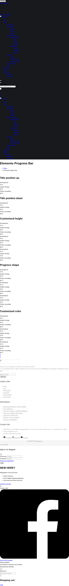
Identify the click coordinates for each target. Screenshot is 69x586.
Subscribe (3, 376)
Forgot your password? (7, 461)
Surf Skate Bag (11, 63)
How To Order (7, 395)
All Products (10, 24)
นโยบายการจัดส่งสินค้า (10, 419)
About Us (9, 74)
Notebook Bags (14, 37)
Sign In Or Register (5, 14)
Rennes (15, 42)
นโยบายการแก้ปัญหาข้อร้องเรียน (13, 413)
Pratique (16, 44)
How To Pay (7, 397)
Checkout (6, 393)
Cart (4, 388)
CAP (8, 65)
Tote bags (10, 55)
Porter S (12, 29)
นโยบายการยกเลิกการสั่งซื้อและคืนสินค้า (15, 411)
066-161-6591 (4, 3)
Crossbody (10, 26)
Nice (14, 39)
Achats (12, 57)
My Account (6, 390)
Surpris (12, 33)
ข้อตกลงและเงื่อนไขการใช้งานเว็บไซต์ (14, 406)
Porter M (16, 48)
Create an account (5, 484)
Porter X (12, 31)
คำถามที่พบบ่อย (8, 409)
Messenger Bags (12, 35)
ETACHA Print (14, 59)
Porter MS (16, 50)
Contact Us (6, 72)
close (1, 585)
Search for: (3, 84)
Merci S (15, 52)
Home (5, 20)
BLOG (5, 70)
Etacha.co (39, 441)
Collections (6, 67)
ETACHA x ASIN (15, 61)
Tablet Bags (13, 46)
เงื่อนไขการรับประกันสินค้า (11, 417)
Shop (5, 22)
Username (3, 456)
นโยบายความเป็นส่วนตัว (10, 415)
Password (3, 458)
